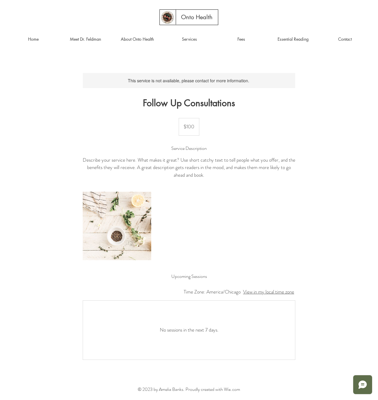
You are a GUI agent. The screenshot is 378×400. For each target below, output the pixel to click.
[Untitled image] (117, 226)
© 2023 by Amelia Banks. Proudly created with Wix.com (189, 389)
